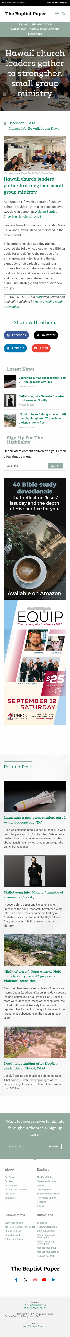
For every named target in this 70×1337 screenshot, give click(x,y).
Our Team (9, 1181)
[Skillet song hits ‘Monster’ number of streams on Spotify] (10, 400)
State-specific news (46, 1181)
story (39, 297)
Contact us (10, 1198)
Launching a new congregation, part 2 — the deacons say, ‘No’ (42, 380)
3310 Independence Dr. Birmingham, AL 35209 (35, 1306)
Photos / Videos (13, 1231)
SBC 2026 (23, 24)
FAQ (38, 1316)
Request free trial (45, 1256)
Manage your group (47, 1248)
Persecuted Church (46, 1198)
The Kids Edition (42, 24)
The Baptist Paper (57, 2)
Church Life (17, 128)
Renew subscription (47, 1227)
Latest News (18, 29)
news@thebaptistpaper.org (35, 1326)
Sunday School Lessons (44, 29)
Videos (40, 1206)
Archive (40, 1185)
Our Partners (11, 1185)
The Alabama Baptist (13, 2)
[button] (63, 13)
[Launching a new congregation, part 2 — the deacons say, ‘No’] (10, 381)
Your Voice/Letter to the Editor (20, 1227)
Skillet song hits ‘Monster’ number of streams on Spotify (41, 398)
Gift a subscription (46, 1231)
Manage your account (48, 1252)
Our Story (9, 1177)
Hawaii (33, 128)
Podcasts (41, 1202)
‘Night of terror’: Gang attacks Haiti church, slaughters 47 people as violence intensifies (42, 418)
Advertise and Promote (16, 1189)
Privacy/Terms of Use (15, 1316)
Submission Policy (14, 1239)
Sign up (55, 466)
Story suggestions (14, 1223)
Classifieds (35, 34)
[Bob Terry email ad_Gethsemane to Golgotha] (35, 539)
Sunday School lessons (48, 1193)
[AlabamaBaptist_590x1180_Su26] (35, 662)
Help (31, 1316)
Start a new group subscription (46, 1242)
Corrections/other (13, 1235)
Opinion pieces (44, 1189)
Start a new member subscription (47, 1236)
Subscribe (42, 1223)
